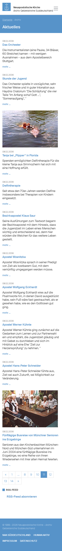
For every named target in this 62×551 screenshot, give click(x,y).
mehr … (6, 66)
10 (37, 474)
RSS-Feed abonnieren (22, 496)
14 (12, 480)
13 (5, 480)
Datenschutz (28, 540)
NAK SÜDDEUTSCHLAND (16, 535)
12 (50, 474)
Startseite (7, 19)
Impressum (9, 540)
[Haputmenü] (56, 9)
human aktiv (42, 535)
